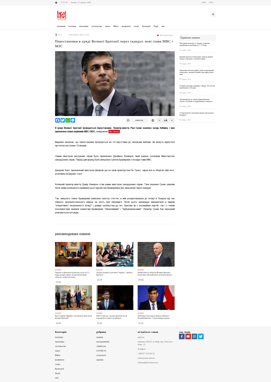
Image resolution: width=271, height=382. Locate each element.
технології (101, 355)
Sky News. (114, 131)
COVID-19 (101, 351)
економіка (59, 342)
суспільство (60, 346)
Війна (57, 355)
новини (99, 337)
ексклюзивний (102, 342)
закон (57, 351)
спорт (57, 364)
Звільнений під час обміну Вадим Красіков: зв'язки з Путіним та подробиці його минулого (196, 100)
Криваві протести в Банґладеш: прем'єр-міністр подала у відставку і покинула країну (196, 58)
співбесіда (101, 346)
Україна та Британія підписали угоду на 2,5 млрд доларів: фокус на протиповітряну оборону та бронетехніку (72, 274)
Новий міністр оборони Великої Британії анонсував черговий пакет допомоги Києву (155, 273)
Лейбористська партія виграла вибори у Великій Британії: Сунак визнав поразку (154, 317)
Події (57, 373)
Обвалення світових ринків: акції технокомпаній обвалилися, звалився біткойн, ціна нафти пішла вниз (197, 72)
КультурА (59, 369)
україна (99, 360)
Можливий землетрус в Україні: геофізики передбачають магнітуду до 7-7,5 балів (195, 44)
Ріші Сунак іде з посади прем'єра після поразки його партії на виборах (111, 317)
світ (57, 378)
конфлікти (59, 360)
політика (59, 337)
